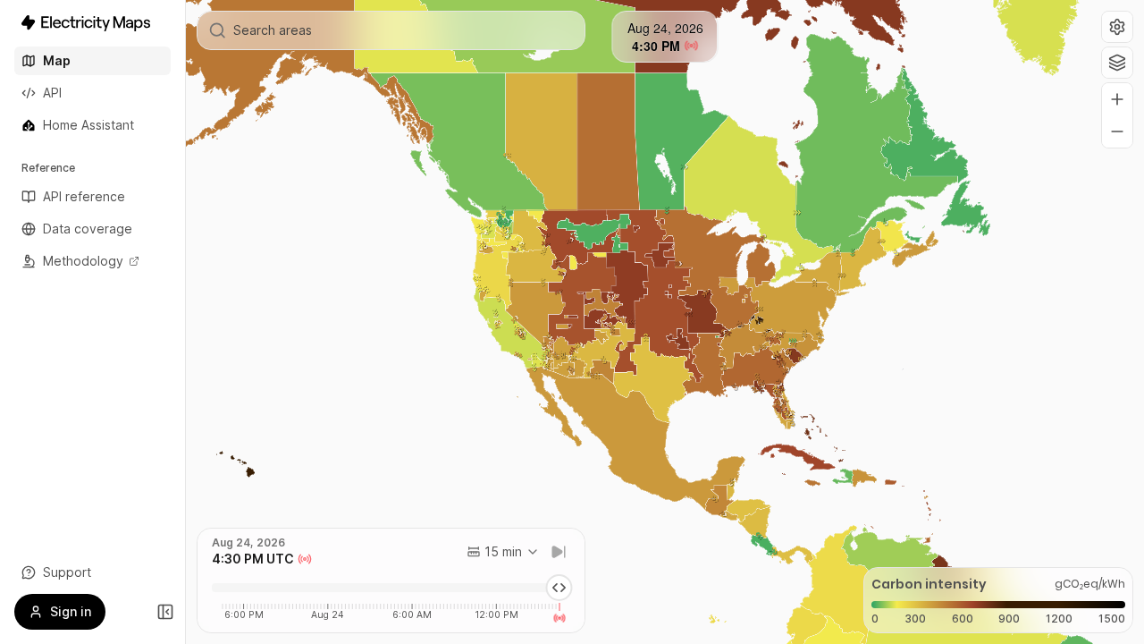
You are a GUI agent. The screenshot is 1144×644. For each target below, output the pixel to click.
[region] (665, 322)
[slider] (559, 587)
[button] (1117, 27)
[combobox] (503, 552)
